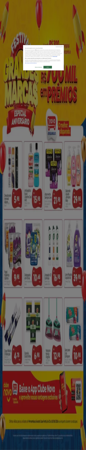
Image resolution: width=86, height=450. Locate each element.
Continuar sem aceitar (59, 46)
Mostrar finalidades (38, 67)
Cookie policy (55, 56)
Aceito (48, 67)
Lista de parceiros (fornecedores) (31, 63)
